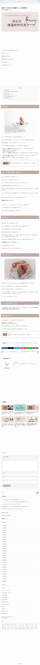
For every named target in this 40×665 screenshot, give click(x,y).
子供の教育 (5, 599)
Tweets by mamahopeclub (6, 515)
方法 (34, 627)
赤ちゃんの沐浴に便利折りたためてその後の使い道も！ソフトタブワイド (24, 163)
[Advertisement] (20, 39)
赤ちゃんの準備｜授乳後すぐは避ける (11, 91)
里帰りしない (5, 611)
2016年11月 (5, 576)
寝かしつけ (23, 627)
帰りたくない (28, 627)
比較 (37, 627)
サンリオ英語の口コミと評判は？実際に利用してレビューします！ (13, 499)
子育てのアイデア (6, 604)
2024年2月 (5, 541)
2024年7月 (5, 530)
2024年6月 (5, 532)
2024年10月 (5, 525)
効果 (2, 627)
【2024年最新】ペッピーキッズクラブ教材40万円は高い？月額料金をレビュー (16, 506)
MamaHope (6, 368)
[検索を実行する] (37, 493)
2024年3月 (5, 539)
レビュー (32, 625)
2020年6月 (5, 557)
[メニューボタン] (1, 1)
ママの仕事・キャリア (7, 592)
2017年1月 (5, 571)
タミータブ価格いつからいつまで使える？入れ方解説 (20, 334)
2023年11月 (5, 548)
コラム (7, 9)
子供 (12, 627)
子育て (15, 627)
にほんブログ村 (4, 618)
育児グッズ (5, 608)
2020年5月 (5, 560)
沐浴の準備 (7, 89)
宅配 (18, 627)
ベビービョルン (27, 625)
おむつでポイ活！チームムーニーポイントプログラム (11, 504)
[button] (5, 348)
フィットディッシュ (21, 625)
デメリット (3, 625)
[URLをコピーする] (35, 348)
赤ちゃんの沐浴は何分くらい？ (10, 96)
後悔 (32, 627)
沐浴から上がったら (8, 94)
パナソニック (15, 625)
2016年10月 (5, 578)
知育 (4, 606)
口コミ (5, 627)
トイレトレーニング (6, 590)
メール (4, 476)
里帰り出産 (5, 613)
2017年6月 (5, 567)
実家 (20, 627)
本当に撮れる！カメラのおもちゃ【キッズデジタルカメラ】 (12, 508)
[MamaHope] (20, 1)
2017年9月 (5, 564)
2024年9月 (5, 527)
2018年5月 (5, 562)
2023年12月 (5, 546)
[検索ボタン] (39, 1)
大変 (8, 627)
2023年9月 (5, 553)
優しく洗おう (7, 93)
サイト (4, 480)
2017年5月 (5, 569)
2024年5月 (5, 534)
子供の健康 (5, 597)
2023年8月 (5, 555)
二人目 (35, 625)
